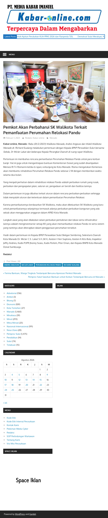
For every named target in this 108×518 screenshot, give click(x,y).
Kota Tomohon (14, 308)
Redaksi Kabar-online (34, 138)
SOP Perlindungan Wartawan (20, 436)
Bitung (10, 300)
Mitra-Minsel (13, 322)
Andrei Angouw (11, 265)
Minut (9, 319)
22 (41, 385)
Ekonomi (11, 304)
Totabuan (11, 345)
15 (41, 379)
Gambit (32, 514)
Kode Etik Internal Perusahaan (21, 421)
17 (5, 385)
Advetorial (12, 293)
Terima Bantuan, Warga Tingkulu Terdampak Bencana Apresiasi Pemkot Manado (42, 273)
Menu (12, 54)
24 (6, 390)
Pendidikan (12, 337)
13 (26, 379)
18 (13, 385)
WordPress (20, 514)
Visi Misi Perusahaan (16, 443)
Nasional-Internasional (17, 326)
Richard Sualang (72, 265)
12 (19, 379)
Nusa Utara (12, 330)
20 (27, 385)
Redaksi (10, 432)
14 (34, 379)
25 (13, 390)
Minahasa (11, 315)
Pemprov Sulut (14, 334)
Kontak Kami (13, 425)
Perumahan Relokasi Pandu (48, 265)
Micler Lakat (27, 265)
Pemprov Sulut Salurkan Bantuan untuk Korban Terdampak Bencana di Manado (65, 277)
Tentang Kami (13, 440)
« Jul (5, 402)
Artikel (10, 297)
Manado (53, 138)
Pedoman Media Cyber (17, 428)
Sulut (9, 341)
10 (6, 379)
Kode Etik (11, 417)
